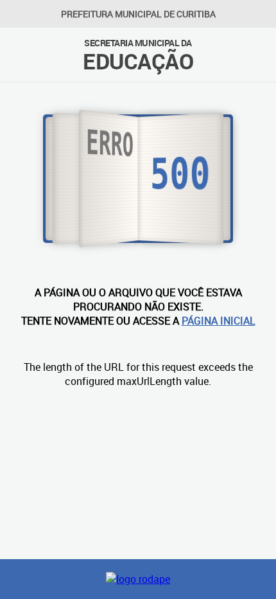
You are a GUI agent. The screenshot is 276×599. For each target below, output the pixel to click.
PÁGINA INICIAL (218, 321)
